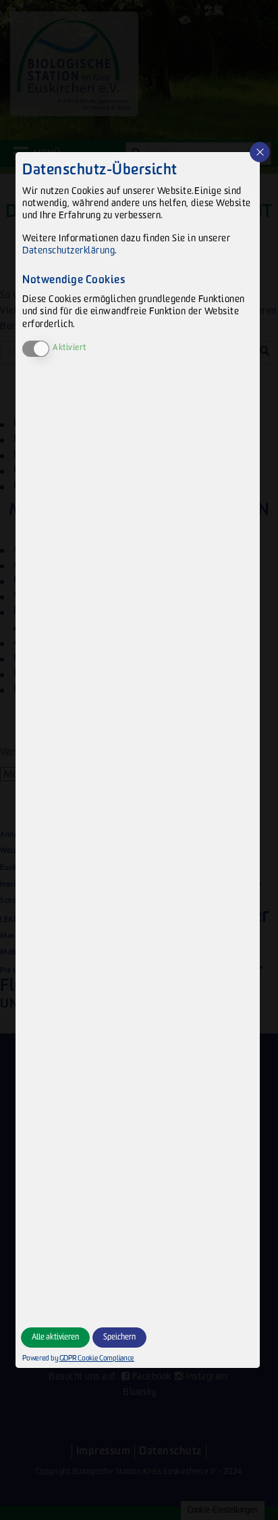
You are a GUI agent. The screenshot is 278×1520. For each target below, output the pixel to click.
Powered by (76, 1358)
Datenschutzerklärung (68, 250)
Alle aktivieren (55, 1337)
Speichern (119, 1337)
